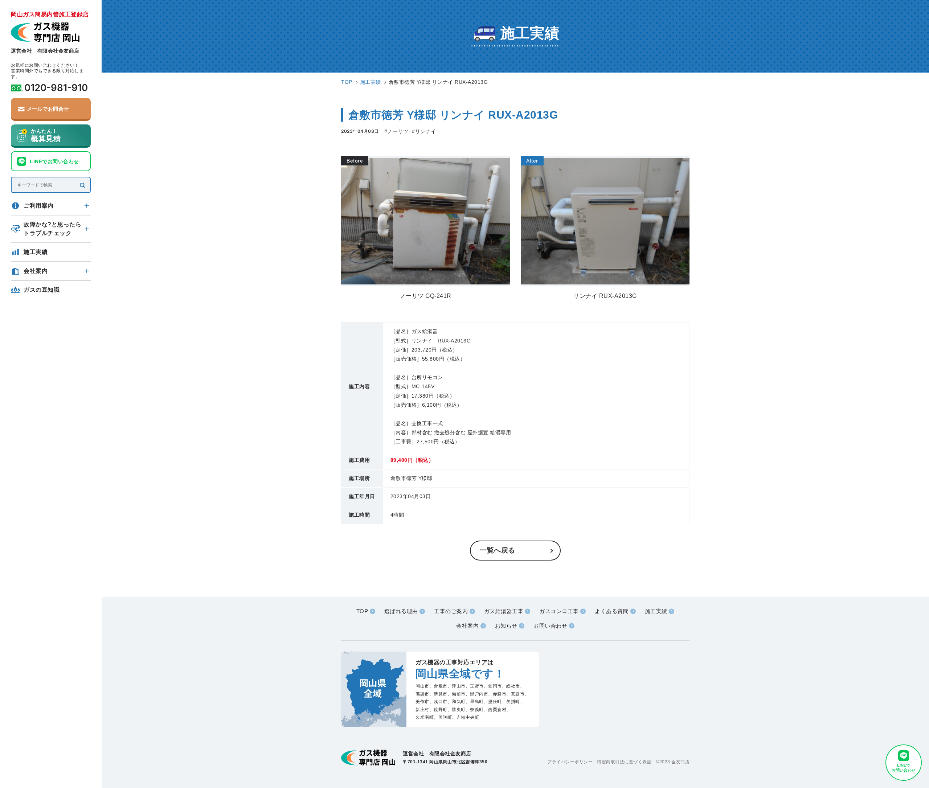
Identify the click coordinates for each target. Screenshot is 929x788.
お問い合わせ (550, 626)
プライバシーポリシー (570, 761)
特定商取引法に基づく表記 (624, 761)
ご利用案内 (39, 205)
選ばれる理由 (401, 611)
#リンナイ (424, 131)
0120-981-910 (56, 88)
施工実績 (36, 252)
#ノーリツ (396, 131)
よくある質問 (612, 611)
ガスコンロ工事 (559, 611)
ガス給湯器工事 (504, 611)
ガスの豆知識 (42, 290)
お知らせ (506, 626)
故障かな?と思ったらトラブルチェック (52, 228)
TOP (362, 611)
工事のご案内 (451, 611)
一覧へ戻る (497, 550)
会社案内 (36, 271)
